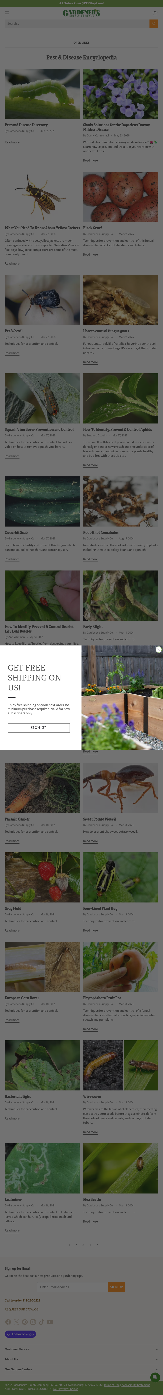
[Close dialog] (159, 649)
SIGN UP (39, 728)
